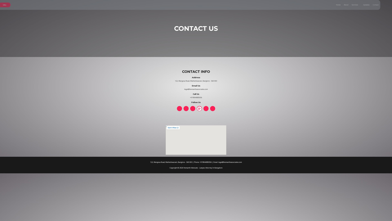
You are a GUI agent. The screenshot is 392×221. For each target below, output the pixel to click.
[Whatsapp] (206, 108)
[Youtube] (212, 108)
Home (338, 5)
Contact (376, 5)
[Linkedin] (192, 108)
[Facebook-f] (179, 108)
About (346, 5)
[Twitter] (186, 108)
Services (355, 5)
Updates (366, 5)
